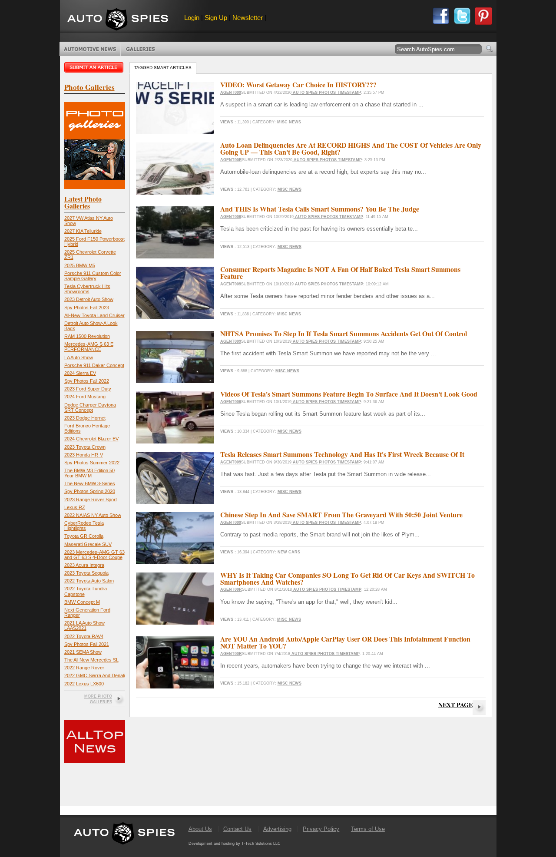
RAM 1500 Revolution (87, 336)
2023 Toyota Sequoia (86, 573)
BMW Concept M (82, 602)
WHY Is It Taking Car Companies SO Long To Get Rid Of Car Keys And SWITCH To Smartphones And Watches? (347, 578)
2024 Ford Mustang (85, 396)
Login (191, 17)
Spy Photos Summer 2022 (91, 462)
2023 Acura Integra (84, 565)
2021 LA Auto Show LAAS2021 (84, 625)
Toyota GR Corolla (83, 536)
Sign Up (216, 17)
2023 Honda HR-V (83, 454)
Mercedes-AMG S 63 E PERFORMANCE (88, 346)
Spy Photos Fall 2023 (86, 307)
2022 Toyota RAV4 (83, 636)
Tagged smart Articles (163, 67)
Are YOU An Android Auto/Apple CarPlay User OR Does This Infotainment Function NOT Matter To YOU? (345, 642)
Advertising (277, 829)
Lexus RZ (74, 507)
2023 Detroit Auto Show (88, 299)
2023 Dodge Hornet (85, 417)
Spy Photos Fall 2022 (86, 381)
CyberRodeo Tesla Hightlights (84, 525)
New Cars (289, 552)
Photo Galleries (140, 49)
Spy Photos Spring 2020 (89, 491)
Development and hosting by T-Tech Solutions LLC (235, 843)
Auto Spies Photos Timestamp (326, 92)
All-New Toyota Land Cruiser (94, 315)
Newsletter (247, 17)
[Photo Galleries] (94, 187)
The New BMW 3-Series (89, 483)
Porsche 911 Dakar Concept (94, 365)
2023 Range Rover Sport (90, 499)
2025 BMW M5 (79, 265)
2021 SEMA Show (83, 652)
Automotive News (90, 49)
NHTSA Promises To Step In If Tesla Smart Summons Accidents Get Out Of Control (343, 333)
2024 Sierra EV (80, 373)
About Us (200, 829)
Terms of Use (368, 829)
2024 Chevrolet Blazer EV (91, 438)
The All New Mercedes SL (91, 659)
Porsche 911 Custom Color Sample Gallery (92, 276)
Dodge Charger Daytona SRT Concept (90, 407)
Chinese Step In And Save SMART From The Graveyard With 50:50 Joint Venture (341, 514)
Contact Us (237, 829)
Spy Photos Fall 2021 (86, 644)
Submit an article (94, 67)
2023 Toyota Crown (85, 447)
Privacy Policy (321, 829)
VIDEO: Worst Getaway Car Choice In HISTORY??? (298, 84)
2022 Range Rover (84, 667)
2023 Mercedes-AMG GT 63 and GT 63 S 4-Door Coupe (94, 554)
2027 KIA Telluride (83, 231)
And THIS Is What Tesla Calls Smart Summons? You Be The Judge (319, 209)
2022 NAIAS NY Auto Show (92, 515)
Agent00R (231, 160)
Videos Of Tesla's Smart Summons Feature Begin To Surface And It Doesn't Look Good (348, 394)
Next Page (455, 704)
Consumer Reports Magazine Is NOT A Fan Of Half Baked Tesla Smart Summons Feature (340, 272)
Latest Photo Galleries (83, 202)
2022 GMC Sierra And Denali (94, 675)
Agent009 (230, 92)
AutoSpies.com (117, 20)
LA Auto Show (78, 357)
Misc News (289, 122)
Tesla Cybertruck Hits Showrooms (87, 289)
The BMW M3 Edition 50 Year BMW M (89, 473)
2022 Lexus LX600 (84, 683)
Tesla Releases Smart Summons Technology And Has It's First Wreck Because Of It (342, 454)
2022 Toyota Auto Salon (89, 580)
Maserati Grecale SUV (88, 544)
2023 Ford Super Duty (87, 388)
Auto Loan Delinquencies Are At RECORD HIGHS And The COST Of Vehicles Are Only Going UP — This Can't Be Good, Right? (350, 148)
